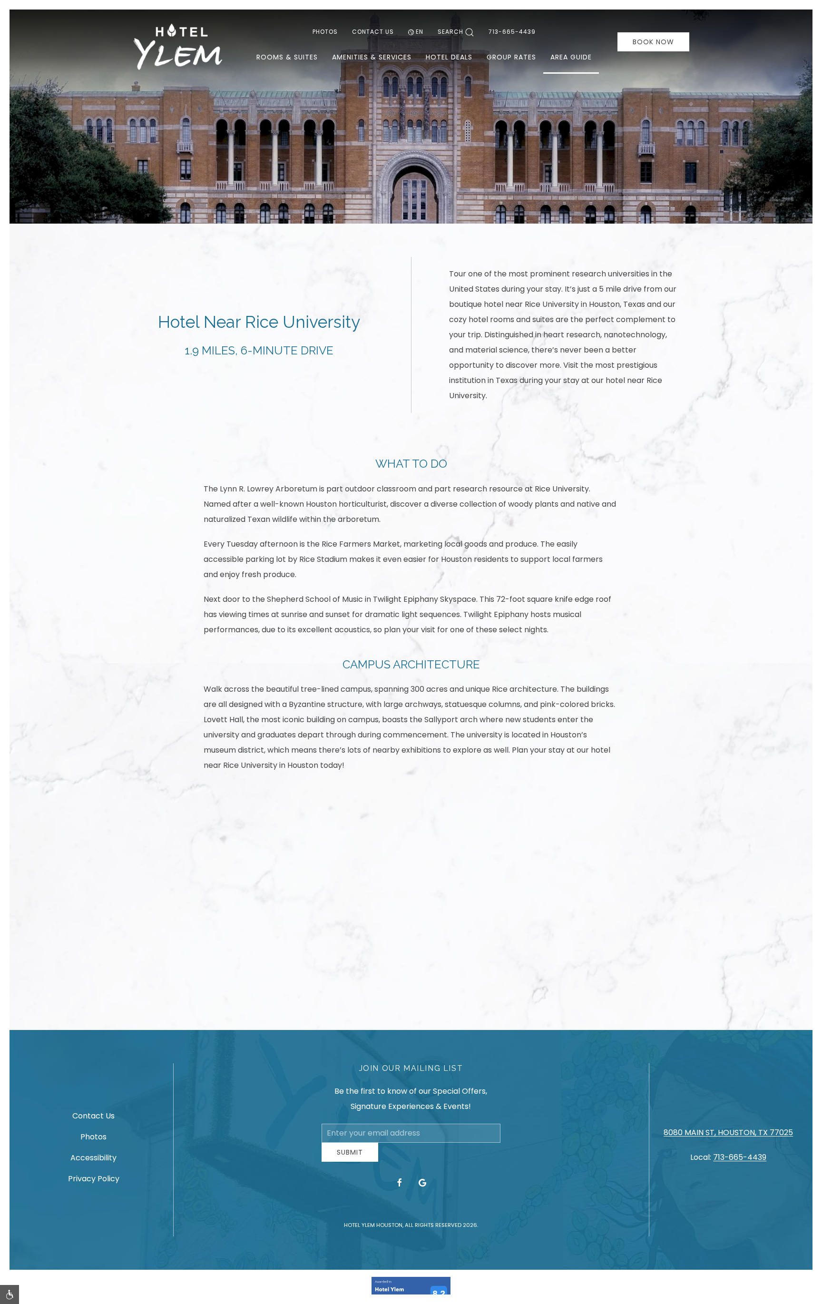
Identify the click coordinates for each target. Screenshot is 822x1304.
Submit (350, 1159)
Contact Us (373, 32)
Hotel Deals (449, 57)
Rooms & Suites (287, 57)
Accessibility (93, 1161)
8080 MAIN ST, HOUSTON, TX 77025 (728, 1136)
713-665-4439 (512, 32)
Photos (325, 32)
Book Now (653, 42)
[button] (9, 1294)
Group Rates (511, 57)
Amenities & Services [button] (371, 57)
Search (450, 32)
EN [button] (419, 32)
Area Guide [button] (571, 57)
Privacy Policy (93, 1182)
